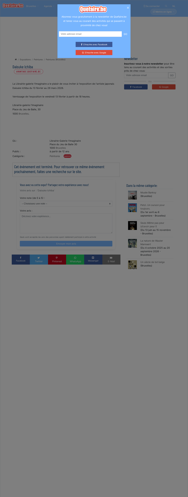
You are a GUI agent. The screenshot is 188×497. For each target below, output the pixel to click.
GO (125, 34)
